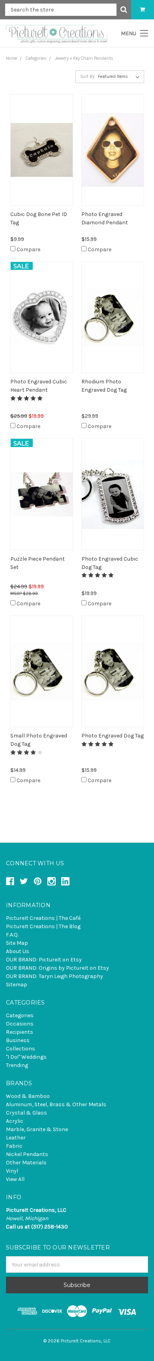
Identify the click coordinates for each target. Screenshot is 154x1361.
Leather (16, 1137)
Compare (28, 249)
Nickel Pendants (27, 1154)
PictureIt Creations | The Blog (43, 926)
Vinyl (12, 1171)
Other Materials (26, 1162)
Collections (20, 1048)
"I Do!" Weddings (26, 1057)
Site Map (17, 943)
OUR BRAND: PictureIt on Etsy (44, 959)
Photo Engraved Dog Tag (112, 735)
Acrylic (14, 1121)
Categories (20, 1015)
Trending (17, 1065)
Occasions (20, 1023)
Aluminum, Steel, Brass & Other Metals (56, 1104)
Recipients (19, 1032)
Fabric (14, 1146)
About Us (17, 951)
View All (15, 1179)
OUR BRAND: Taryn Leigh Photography (54, 976)
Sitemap (16, 984)
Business (18, 1040)
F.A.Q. (12, 934)
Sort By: (88, 76)
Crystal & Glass (26, 1112)
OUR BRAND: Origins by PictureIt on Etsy (57, 968)
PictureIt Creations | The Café (43, 918)
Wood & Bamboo (28, 1096)
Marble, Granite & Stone (37, 1129)
